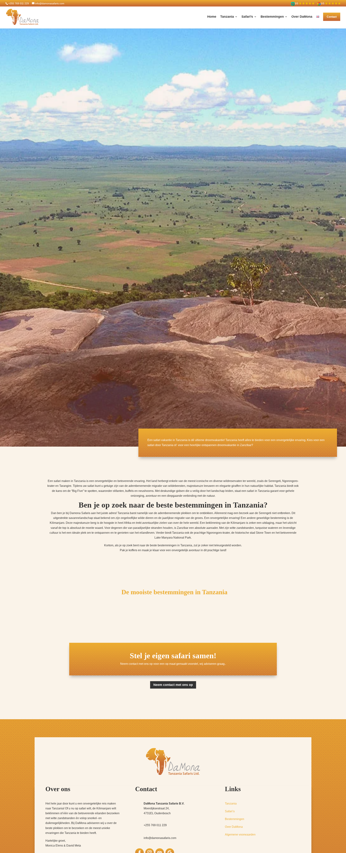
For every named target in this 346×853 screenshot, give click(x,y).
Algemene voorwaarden (240, 834)
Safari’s (247, 16)
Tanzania (227, 16)
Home (211, 16)
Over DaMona (301, 16)
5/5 (297, 3)
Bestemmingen (272, 16)
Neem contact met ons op (173, 685)
